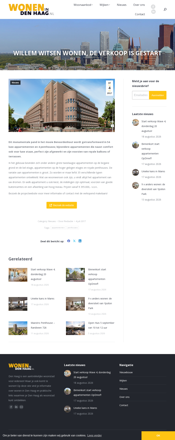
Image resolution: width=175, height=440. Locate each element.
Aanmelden (158, 95)
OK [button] (158, 435)
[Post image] (18, 275)
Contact (123, 405)
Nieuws (15, 82)
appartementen (58, 228)
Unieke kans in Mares (42, 298)
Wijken (123, 380)
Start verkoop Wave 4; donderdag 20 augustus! (43, 274)
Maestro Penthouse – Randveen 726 (43, 325)
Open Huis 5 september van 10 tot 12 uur (101, 325)
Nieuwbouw (126, 372)
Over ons (124, 397)
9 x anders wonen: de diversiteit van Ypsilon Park (100, 303)
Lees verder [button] (94, 435)
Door (65, 221)
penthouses (73, 228)
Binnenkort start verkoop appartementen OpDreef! (97, 276)
